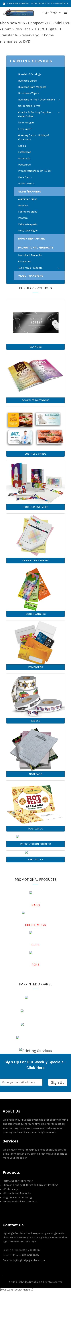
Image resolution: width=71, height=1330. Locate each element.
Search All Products (30, 255)
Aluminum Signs (27, 199)
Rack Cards (25, 177)
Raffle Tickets (26, 183)
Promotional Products (36, 247)
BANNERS (35, 346)
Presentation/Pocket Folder (34, 170)
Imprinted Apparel (31, 238)
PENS (36, 965)
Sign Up (57, 1082)
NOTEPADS (35, 774)
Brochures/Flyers (28, 93)
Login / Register (52, 12)
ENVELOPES (35, 667)
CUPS (35, 945)
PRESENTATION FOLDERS (35, 844)
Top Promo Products (30, 267)
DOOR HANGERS (35, 613)
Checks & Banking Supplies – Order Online (35, 114)
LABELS (35, 720)
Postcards (24, 164)
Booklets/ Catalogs (29, 74)
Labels (22, 145)
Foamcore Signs (27, 211)
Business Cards (27, 80)
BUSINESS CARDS (35, 453)
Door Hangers (26, 122)
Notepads (24, 158)
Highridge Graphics (28, 1282)
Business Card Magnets (32, 87)
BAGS (35, 905)
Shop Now (8, 23)
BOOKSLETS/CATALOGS (36, 400)
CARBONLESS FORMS (35, 560)
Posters (23, 217)
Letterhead (24, 152)
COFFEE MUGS (35, 925)
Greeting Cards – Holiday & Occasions (34, 137)
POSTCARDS (35, 828)
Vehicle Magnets (28, 224)
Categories (24, 261)
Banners (23, 205)
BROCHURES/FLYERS (35, 507)
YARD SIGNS (35, 859)
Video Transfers (30, 275)
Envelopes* (25, 129)
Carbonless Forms (29, 105)
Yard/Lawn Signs (28, 230)
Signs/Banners (29, 191)
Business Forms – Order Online (36, 99)
